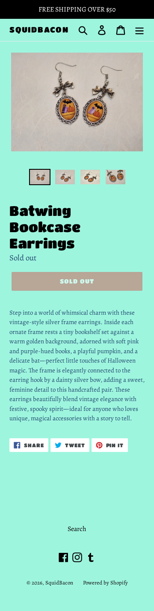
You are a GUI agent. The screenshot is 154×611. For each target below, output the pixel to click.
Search (77, 529)
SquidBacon (39, 29)
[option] (39, 178)
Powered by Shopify (105, 582)
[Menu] (139, 29)
